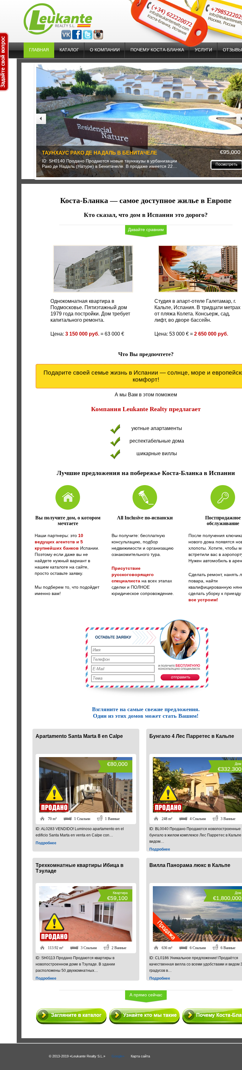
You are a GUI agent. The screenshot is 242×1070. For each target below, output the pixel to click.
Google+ (118, 1056)
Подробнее (46, 843)
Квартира (120, 893)
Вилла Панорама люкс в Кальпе (189, 865)
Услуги (203, 49)
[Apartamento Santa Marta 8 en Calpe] (85, 810)
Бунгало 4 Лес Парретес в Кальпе (192, 153)
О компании (105, 49)
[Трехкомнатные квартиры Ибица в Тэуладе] (85, 940)
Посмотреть (118, 164)
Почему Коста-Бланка (157, 49)
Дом (238, 764)
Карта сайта (140, 1056)
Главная (39, 49)
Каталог (69, 49)
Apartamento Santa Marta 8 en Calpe (79, 736)
